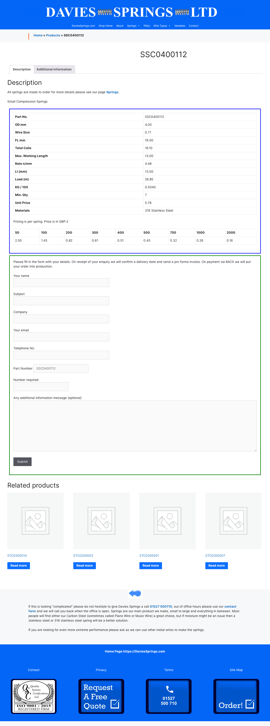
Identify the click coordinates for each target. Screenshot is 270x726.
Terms (168, 670)
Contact (193, 25)
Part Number (23, 368)
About (119, 25)
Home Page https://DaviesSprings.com (135, 651)
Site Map (236, 670)
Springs (131, 25)
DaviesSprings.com (83, 25)
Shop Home (106, 25)
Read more (18, 565)
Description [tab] (22, 69)
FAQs (147, 25)
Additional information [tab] (54, 69)
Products (53, 35)
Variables (179, 25)
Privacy (101, 670)
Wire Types (160, 25)
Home (38, 35)
